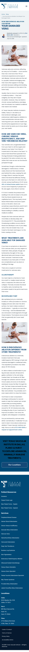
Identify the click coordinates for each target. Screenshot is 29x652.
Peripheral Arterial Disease (8, 517)
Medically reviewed (12, 33)
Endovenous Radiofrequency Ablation (11, 559)
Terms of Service (7, 633)
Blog (7, 14)
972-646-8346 (20, 427)
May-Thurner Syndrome (7, 579)
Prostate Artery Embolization (9, 584)
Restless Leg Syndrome (8, 550)
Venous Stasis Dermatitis (8, 567)
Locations (5, 593)
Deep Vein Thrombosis (7, 546)
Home (3, 14)
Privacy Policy (6, 636)
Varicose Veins (5, 534)
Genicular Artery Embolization (9, 530)
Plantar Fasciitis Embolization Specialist (12, 575)
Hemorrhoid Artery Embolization (10, 538)
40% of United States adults (11, 184)
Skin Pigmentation (6, 554)
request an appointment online (12, 430)
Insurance (4, 496)
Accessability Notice (7, 640)
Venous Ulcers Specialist (8, 571)
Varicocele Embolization (8, 542)
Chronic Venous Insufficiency (9, 525)
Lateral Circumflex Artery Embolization (12, 588)
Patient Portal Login (6, 500)
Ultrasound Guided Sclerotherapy (10, 563)
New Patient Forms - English (9, 504)
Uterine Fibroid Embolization (9, 521)
